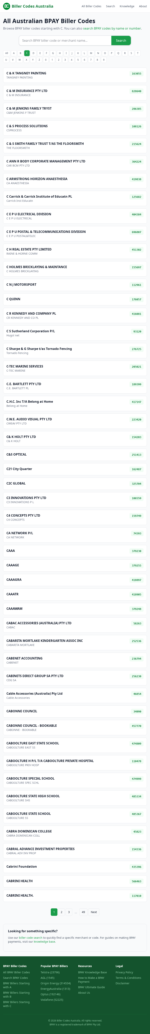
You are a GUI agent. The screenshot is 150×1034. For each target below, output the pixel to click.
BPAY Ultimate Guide (91, 987)
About (143, 6)
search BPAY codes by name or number (112, 28)
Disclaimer (122, 983)
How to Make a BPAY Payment (91, 980)
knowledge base (44, 941)
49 (83, 912)
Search (110, 6)
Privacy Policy (124, 972)
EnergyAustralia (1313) (55, 989)
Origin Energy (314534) (56, 983)
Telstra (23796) (50, 972)
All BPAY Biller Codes (16, 972)
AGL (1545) (47, 978)
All (6, 53)
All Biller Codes (91, 6)
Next (94, 912)
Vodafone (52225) (52, 1000)
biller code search (30, 937)
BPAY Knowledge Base (92, 972)
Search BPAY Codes (15, 978)
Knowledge (127, 6)
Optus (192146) (50, 994)
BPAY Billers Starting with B (16, 994)
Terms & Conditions (128, 978)
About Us (84, 992)
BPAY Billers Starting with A (16, 985)
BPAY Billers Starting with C (16, 1004)
